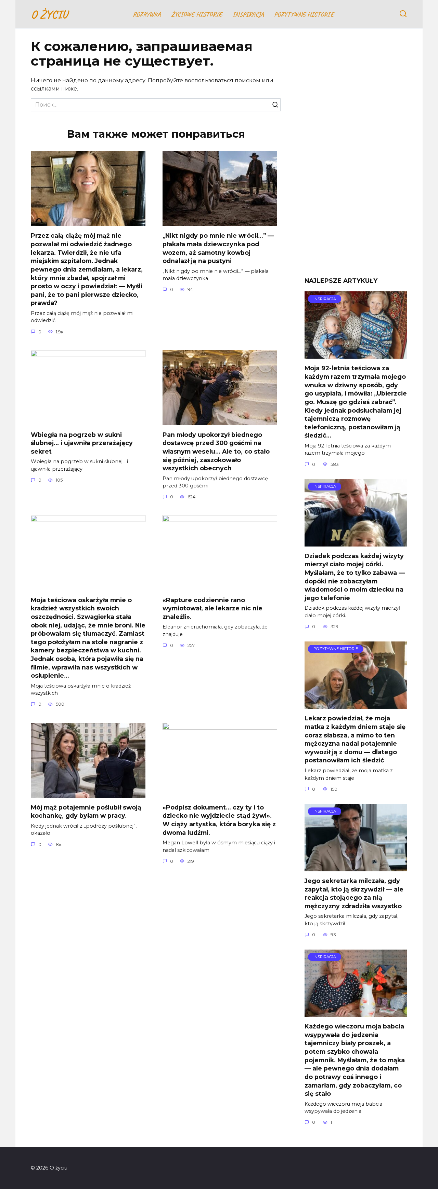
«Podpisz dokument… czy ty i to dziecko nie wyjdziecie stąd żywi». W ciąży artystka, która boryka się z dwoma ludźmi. (219, 820)
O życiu (49, 14)
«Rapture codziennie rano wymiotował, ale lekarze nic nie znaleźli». (212, 608)
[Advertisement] (356, 157)
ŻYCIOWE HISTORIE (196, 14)
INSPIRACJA (248, 14)
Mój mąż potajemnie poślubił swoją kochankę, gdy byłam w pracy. (86, 811)
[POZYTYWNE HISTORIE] (356, 704)
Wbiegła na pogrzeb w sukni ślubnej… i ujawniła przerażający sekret (82, 443)
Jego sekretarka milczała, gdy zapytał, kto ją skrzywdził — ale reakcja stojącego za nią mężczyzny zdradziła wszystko (354, 893)
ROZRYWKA (147, 14)
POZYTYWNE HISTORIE (304, 14)
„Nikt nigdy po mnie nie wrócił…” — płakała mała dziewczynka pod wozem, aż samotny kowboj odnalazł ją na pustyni (218, 248)
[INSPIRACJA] (356, 354)
